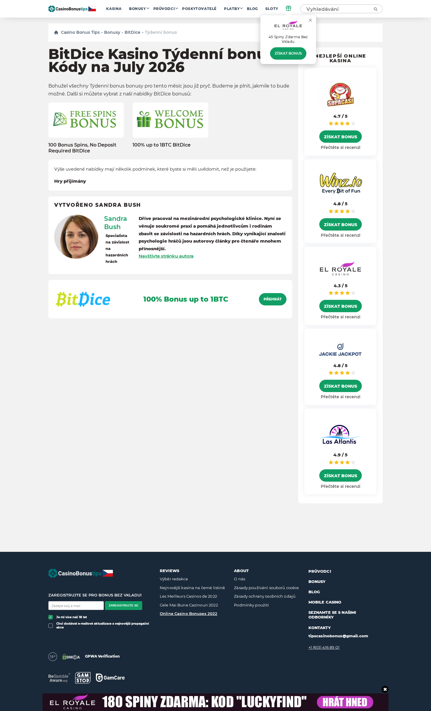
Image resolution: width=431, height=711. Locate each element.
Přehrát (273, 299)
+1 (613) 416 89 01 (324, 647)
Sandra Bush (115, 223)
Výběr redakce (174, 578)
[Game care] (110, 677)
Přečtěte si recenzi (340, 147)
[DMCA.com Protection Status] (71, 657)
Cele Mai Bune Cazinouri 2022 (189, 605)
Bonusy (137, 9)
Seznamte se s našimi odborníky (332, 614)
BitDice (132, 32)
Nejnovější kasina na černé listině (192, 587)
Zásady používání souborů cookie (266, 587)
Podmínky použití (251, 605)
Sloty (271, 9)
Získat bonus (288, 53)
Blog (252, 9)
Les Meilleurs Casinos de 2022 (188, 596)
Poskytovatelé (199, 9)
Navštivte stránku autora (166, 256)
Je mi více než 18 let (71, 617)
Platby (232, 9)
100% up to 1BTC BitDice (162, 145)
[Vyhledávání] (375, 8)
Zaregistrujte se (123, 605)
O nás (239, 578)
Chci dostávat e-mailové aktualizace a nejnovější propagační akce (102, 625)
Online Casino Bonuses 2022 (188, 613)
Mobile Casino (325, 602)
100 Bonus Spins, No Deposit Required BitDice (82, 147)
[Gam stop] (83, 678)
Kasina (114, 9)
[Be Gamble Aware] (59, 677)
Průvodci (164, 9)
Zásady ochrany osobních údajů (265, 596)
